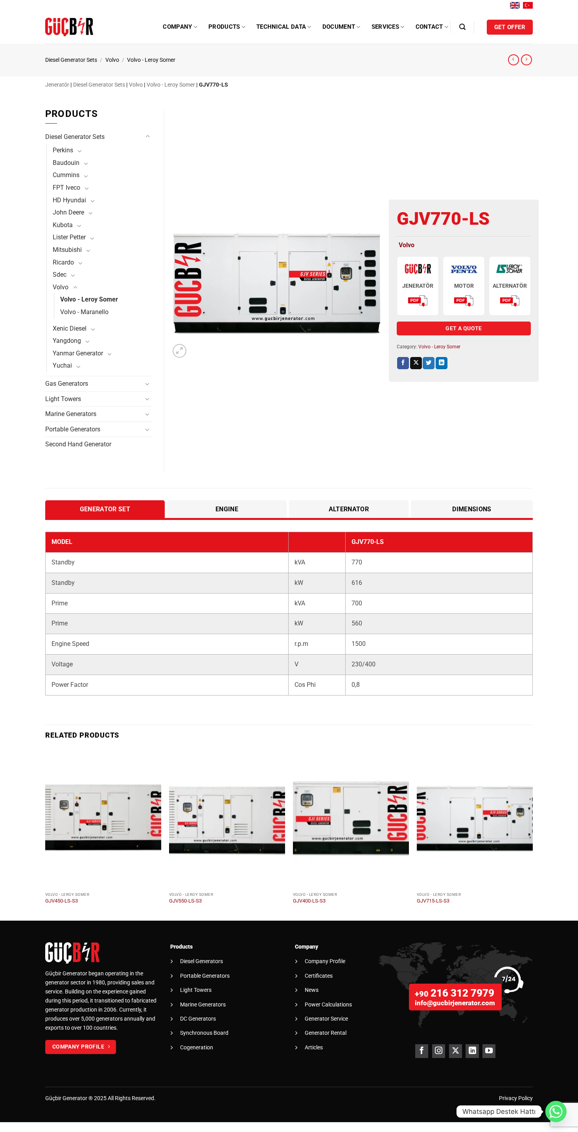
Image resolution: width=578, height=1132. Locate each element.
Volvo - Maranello (84, 312)
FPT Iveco (66, 187)
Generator (75, 1098)
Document (338, 26)
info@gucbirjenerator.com (455, 1003)
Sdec (59, 274)
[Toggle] (147, 136)
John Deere (68, 212)
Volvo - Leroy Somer (151, 60)
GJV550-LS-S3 (185, 901)
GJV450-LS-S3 (61, 901)
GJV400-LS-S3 (309, 901)
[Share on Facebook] (403, 363)
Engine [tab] (226, 509)
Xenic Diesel (70, 328)
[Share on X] (416, 363)
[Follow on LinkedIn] (472, 1051)
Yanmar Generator (78, 353)
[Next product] (513, 59)
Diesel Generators (201, 961)
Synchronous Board (204, 1033)
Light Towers (63, 399)
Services (385, 26)
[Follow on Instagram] (438, 1051)
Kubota (63, 225)
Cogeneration (196, 1047)
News (311, 990)
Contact (429, 26)
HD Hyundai (69, 200)
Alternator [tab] (349, 509)
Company (177, 26)
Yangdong (67, 340)
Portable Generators (72, 429)
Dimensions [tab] (471, 509)
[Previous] (46, 834)
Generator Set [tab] (105, 509)
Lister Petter (69, 237)
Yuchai (62, 365)
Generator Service (326, 1018)
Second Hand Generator (78, 444)
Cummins (66, 175)
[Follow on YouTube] (488, 1051)
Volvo (112, 60)
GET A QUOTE (463, 328)
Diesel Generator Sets (71, 60)
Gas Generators (66, 383)
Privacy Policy (516, 1098)
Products (224, 26)
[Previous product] (526, 59)
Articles (314, 1047)
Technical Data (281, 26)
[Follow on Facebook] (421, 1051)
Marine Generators (70, 414)
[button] (462, 27)
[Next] (532, 834)
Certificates (319, 976)
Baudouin (66, 162)
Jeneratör (57, 84)
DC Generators (198, 1018)
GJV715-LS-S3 (433, 901)
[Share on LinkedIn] (441, 363)
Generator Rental (325, 1033)
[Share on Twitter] (428, 363)
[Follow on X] (455, 1051)
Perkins (63, 150)
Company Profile (325, 961)
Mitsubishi (67, 249)
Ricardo (63, 262)
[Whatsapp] (556, 1111)
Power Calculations (328, 1004)
